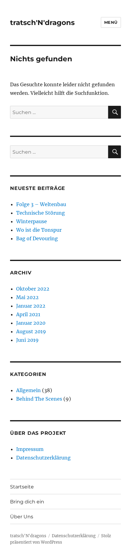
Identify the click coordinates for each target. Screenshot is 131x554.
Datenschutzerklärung (43, 458)
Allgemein (28, 390)
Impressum (30, 449)
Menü (111, 22)
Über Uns (21, 517)
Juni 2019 (27, 340)
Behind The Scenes (39, 399)
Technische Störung (40, 213)
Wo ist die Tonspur (39, 230)
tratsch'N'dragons (42, 22)
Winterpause (31, 221)
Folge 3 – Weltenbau (41, 204)
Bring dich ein (27, 502)
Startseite (22, 487)
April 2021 (28, 314)
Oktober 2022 (32, 289)
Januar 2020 (30, 323)
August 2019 (31, 331)
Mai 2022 (27, 297)
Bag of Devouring (37, 238)
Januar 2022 (30, 306)
